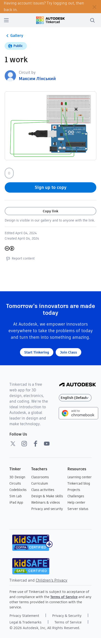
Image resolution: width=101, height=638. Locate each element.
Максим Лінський (37, 79)
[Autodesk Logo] (78, 385)
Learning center (79, 477)
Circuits (15, 483)
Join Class (68, 352)
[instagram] (24, 443)
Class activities (42, 489)
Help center (76, 502)
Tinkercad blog (78, 483)
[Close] (94, 7)
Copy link (50, 211)
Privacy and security (47, 508)
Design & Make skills (47, 496)
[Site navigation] (6, 20)
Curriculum (39, 483)
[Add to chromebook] (78, 413)
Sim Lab (15, 496)
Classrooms (40, 477)
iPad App (16, 502)
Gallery (16, 35)
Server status (77, 508)
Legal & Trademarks (25, 622)
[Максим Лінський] (10, 75)
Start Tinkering (36, 352)
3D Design (17, 477)
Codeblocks (18, 489)
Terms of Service (64, 596)
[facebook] (35, 443)
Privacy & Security (67, 615)
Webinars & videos (45, 502)
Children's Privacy (51, 580)
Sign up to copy (50, 187)
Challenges (75, 496)
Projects (73, 489)
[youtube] (46, 443)
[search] (92, 20)
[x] (12, 443)
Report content (23, 258)
